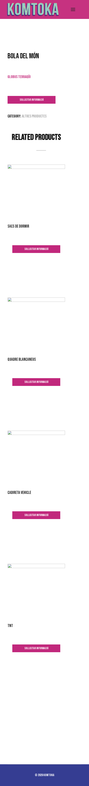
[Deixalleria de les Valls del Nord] (32, 9)
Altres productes (34, 116)
